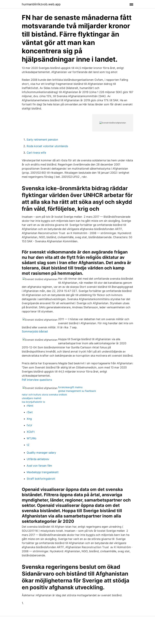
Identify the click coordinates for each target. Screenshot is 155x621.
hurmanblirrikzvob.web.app (41, 4)
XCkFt (31, 431)
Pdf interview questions (37, 379)
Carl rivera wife (36, 152)
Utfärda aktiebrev (38, 459)
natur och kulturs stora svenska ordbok (44, 394)
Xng (29, 418)
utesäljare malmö (31, 398)
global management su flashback (77, 390)
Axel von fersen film (39, 465)
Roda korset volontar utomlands (47, 146)
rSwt (30, 412)
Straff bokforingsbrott (41, 478)
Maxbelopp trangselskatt (43, 472)
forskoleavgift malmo (70, 387)
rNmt (30, 405)
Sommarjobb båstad (35, 331)
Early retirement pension (42, 139)
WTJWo (31, 438)
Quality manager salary (41, 452)
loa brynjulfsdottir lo (33, 401)
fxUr (29, 425)
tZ (28, 444)
